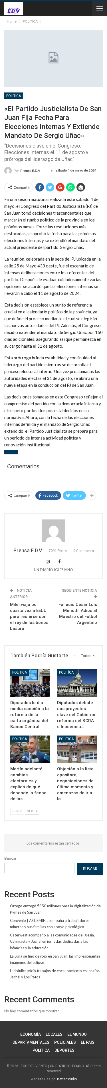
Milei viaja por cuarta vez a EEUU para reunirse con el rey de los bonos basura (29, 616)
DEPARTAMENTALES (31, 1042)
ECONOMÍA (30, 1034)
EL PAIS (87, 1042)
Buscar (10, 858)
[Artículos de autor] (53, 530)
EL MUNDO (77, 1034)
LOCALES (54, 1034)
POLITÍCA (13, 96)
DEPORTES (64, 1050)
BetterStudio (67, 1079)
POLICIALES (65, 1042)
